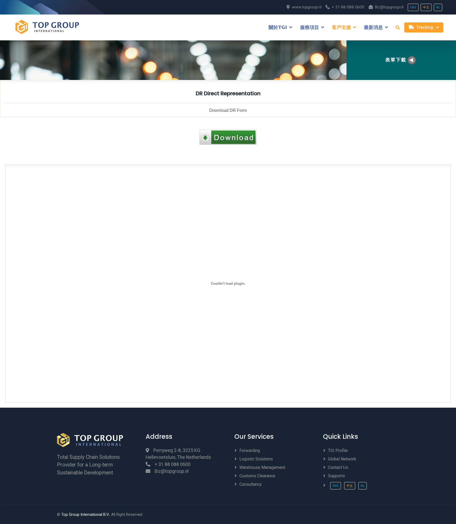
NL (438, 7)
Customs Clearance (257, 475)
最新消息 (373, 27)
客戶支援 (341, 27)
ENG (413, 7)
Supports (336, 475)
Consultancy (250, 484)
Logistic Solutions (256, 458)
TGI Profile (338, 450)
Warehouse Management (262, 467)
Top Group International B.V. (85, 514)
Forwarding (249, 450)
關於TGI (278, 27)
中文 (426, 7)
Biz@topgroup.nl (389, 7)
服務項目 (309, 27)
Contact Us (338, 467)
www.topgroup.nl (306, 7)
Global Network (342, 458)
